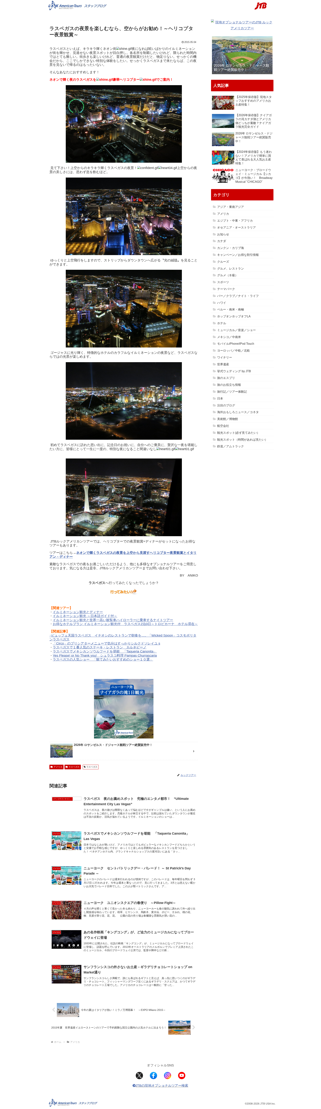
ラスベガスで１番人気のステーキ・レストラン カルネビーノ (99, 647)
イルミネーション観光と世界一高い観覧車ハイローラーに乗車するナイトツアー (113, 620)
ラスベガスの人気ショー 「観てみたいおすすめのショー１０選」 (103, 659)
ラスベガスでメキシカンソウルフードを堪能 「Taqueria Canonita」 (105, 651)
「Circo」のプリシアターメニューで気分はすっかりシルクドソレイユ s (106, 643)
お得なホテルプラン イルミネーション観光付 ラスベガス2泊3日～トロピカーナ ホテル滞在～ (125, 624)
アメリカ (58, 767)
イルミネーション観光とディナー (78, 612)
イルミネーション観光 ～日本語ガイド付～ (85, 616)
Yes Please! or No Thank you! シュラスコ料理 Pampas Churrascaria (105, 655)
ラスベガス (74, 767)
